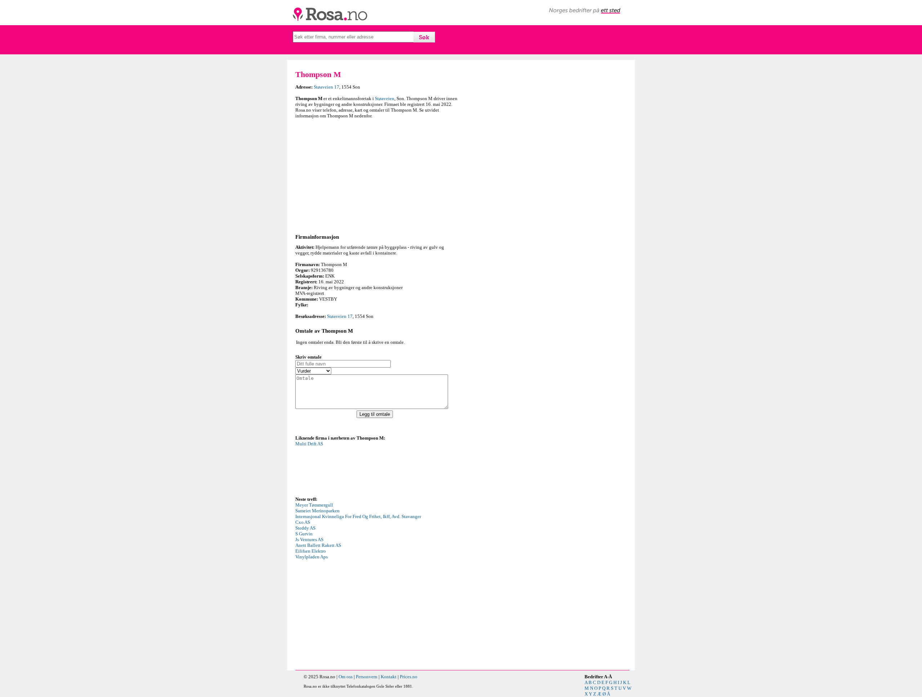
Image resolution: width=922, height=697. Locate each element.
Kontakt (389, 676)
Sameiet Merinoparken (317, 510)
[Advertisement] (376, 175)
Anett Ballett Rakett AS (318, 545)
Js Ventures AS (309, 539)
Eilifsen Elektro (310, 551)
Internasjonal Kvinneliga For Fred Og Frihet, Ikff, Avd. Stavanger (358, 516)
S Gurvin (304, 533)
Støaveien (384, 98)
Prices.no (408, 676)
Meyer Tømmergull (314, 505)
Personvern (366, 676)
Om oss (346, 676)
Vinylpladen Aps (311, 556)
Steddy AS (305, 528)
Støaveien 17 (326, 87)
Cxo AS (302, 522)
